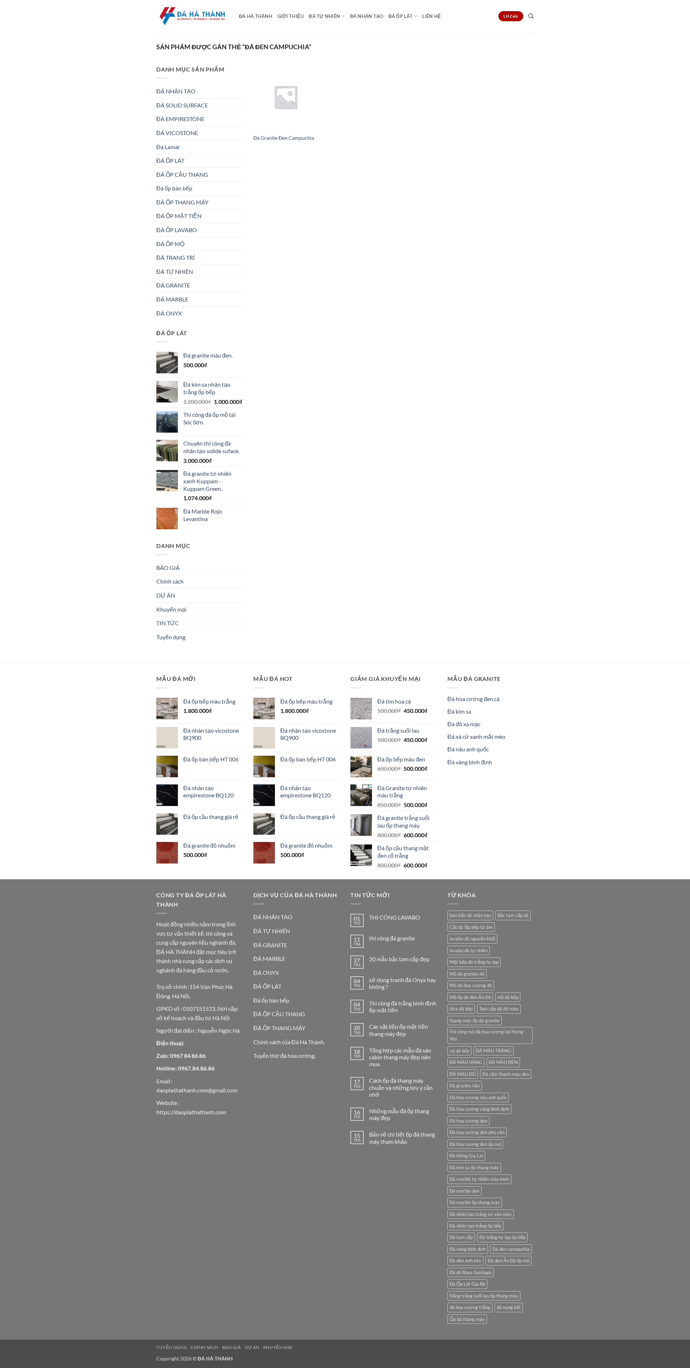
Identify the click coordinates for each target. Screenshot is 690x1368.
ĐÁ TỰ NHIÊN (324, 16)
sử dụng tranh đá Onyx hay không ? (402, 983)
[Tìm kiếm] (531, 16)
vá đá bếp (459, 1051)
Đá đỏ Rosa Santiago (471, 1272)
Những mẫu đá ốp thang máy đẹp (399, 1114)
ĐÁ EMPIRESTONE (180, 118)
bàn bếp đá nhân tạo (470, 915)
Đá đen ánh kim (465, 1260)
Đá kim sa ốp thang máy (474, 1167)
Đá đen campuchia (511, 1249)
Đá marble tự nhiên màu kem (479, 1179)
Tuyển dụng (170, 637)
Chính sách (170, 581)
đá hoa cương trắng (470, 1307)
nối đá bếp (507, 997)
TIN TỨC (167, 622)
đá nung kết (509, 1307)
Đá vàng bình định (469, 762)
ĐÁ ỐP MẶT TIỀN (179, 215)
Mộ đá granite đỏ (467, 974)
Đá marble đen (464, 1191)
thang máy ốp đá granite (475, 1020)
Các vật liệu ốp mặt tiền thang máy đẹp (398, 1030)
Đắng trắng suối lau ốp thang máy (484, 1296)
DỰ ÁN (165, 595)
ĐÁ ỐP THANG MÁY (182, 202)
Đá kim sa (459, 711)
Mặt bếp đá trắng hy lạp (474, 962)
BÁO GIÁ (168, 567)
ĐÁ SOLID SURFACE (182, 105)
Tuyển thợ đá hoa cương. (284, 1055)
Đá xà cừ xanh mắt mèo (476, 736)
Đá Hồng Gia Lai (466, 1156)
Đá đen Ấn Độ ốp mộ (508, 1260)
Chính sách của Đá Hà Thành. (289, 1041)
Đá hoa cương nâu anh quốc (478, 1097)
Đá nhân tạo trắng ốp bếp (475, 1226)
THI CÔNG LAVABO (394, 917)
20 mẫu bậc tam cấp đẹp (399, 958)
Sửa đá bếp (461, 1009)
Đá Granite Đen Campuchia (283, 138)
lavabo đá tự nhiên (469, 950)
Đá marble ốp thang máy (475, 1202)
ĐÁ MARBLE (172, 299)
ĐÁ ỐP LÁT (400, 16)
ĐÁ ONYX (169, 313)
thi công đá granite (392, 938)
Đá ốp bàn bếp (174, 188)
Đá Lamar (168, 146)
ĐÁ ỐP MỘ (170, 243)
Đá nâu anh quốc (468, 749)
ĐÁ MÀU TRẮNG (493, 1051)
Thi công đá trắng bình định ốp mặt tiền (402, 1006)
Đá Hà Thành (255, 16)
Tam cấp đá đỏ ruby (499, 1009)
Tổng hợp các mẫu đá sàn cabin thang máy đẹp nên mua (400, 1057)
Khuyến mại (171, 609)
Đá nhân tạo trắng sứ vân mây (481, 1214)
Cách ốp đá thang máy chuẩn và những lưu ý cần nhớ (401, 1087)
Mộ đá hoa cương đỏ (471, 985)
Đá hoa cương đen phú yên (477, 1132)
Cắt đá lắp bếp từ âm (471, 927)
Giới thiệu (290, 16)
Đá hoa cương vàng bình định (479, 1109)
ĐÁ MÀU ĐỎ (463, 1074)
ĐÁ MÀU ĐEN (503, 1062)
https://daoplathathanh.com (191, 1112)
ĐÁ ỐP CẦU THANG (182, 174)
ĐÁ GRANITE (173, 285)
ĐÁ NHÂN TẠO (366, 16)
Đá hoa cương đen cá (473, 698)
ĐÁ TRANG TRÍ (175, 257)
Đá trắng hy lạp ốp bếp (502, 1237)
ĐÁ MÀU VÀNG (466, 1062)
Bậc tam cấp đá (513, 915)
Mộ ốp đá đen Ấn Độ (470, 997)
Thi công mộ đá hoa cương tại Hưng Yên (486, 1035)
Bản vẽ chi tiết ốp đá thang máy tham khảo (402, 1137)
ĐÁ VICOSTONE (177, 132)
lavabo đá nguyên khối (472, 938)
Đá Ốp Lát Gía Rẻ (467, 1284)
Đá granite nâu (465, 1085)
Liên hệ (431, 16)
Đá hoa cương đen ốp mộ (475, 1144)
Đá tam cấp (461, 1237)
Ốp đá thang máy (467, 1319)
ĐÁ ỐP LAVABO (176, 229)
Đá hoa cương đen (468, 1121)
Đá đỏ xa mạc (463, 723)
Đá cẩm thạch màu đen (505, 1074)
